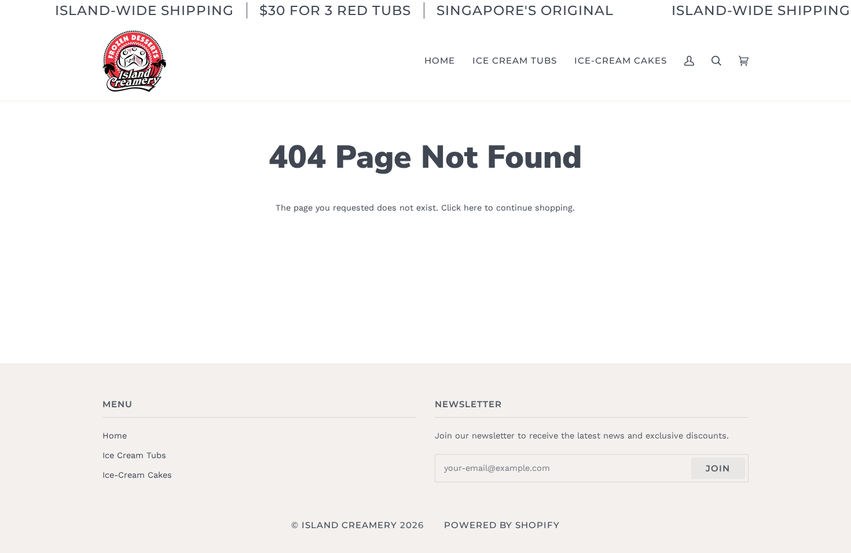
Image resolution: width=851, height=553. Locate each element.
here (473, 207)
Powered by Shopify (502, 524)
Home (114, 435)
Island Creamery (349, 524)
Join (718, 468)
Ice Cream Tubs (134, 455)
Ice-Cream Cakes (137, 475)
